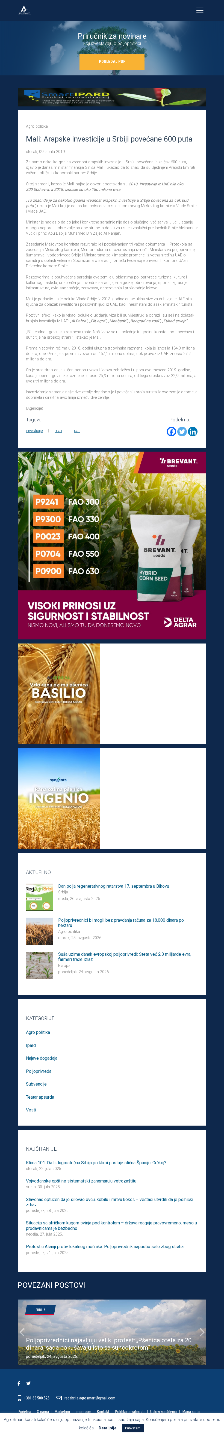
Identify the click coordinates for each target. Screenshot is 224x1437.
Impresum (83, 1412)
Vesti (31, 1110)
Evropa (64, 965)
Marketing (62, 1412)
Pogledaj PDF (112, 61)
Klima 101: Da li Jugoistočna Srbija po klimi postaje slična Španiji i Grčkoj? (96, 1162)
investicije (34, 430)
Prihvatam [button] (132, 1428)
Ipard (31, 1045)
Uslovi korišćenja (163, 1412)
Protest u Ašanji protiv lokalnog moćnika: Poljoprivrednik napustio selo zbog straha (105, 1246)
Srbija (63, 892)
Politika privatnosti (130, 1412)
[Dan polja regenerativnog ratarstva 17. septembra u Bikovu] (39, 897)
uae (77, 430)
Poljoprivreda (38, 1071)
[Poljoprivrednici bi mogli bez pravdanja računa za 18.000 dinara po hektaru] (39, 931)
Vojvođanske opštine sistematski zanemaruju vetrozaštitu (81, 1181)
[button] (22, 1332)
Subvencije (36, 1084)
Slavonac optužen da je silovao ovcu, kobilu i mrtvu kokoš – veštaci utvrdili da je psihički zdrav (109, 1202)
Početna (24, 1412)
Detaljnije (108, 1428)
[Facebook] (171, 431)
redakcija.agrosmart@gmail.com (89, 1398)
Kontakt (103, 1412)
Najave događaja (41, 1058)
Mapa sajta (191, 1412)
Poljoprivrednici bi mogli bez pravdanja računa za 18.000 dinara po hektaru (121, 923)
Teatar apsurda (40, 1097)
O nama (43, 1412)
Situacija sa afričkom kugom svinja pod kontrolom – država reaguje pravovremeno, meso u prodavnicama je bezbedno (111, 1225)
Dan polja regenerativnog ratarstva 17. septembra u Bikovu (113, 886)
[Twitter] (182, 431)
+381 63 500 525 (37, 1398)
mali (58, 430)
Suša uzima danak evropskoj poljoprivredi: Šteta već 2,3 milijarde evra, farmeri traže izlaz (124, 957)
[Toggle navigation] (199, 10)
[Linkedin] (193, 431)
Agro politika (37, 126)
